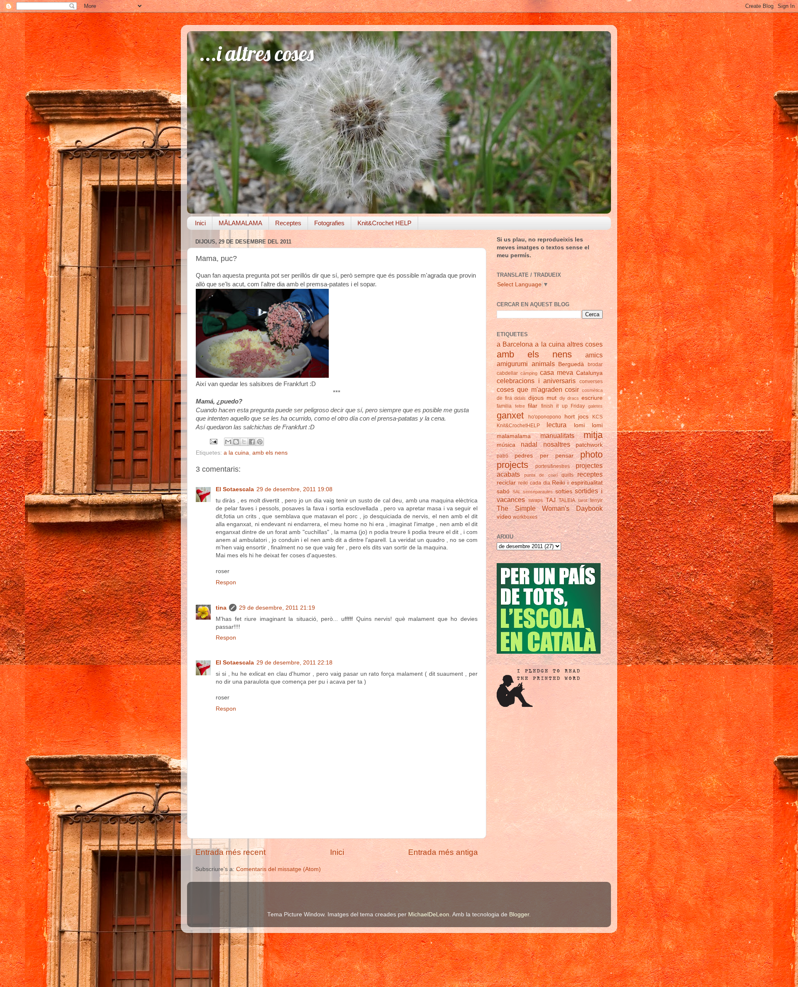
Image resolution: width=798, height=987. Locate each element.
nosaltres (556, 444)
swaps (535, 500)
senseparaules (538, 491)
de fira (504, 398)
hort (569, 417)
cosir (572, 389)
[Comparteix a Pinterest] (260, 442)
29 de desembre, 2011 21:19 (277, 608)
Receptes (288, 222)
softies (563, 491)
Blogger (519, 914)
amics (594, 355)
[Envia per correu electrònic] (228, 442)
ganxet (510, 415)
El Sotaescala (235, 489)
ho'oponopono (544, 417)
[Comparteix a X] (244, 442)
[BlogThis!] (236, 442)
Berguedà (571, 364)
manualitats (557, 435)
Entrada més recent (230, 852)
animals (543, 363)
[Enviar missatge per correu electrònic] (213, 441)
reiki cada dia (534, 483)
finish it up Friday (563, 406)
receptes (590, 474)
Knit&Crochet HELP (384, 222)
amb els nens (270, 453)
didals (520, 398)
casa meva (556, 372)
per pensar (557, 456)
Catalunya (589, 373)
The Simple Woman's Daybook (550, 508)
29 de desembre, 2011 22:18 (294, 663)
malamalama (514, 436)
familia (504, 406)
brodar (595, 364)
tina (221, 608)
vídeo (504, 517)
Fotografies (329, 222)
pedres (524, 456)
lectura (556, 424)
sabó (503, 491)
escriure (592, 398)
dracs (573, 398)
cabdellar (507, 373)
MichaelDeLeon (428, 914)
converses (591, 381)
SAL (516, 491)
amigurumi (512, 363)
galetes (595, 406)
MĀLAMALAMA (240, 222)
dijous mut (542, 398)
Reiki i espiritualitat (577, 483)
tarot (582, 500)
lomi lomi (588, 425)
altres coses (585, 344)
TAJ (551, 500)
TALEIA (567, 500)
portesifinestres (552, 466)
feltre (520, 406)
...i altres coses (257, 53)
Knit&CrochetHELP (518, 425)
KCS (597, 417)
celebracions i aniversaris (536, 380)
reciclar (506, 483)
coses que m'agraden (529, 389)
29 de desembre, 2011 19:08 (294, 489)
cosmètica (592, 390)
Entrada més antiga (443, 852)
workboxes (525, 517)
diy (562, 398)
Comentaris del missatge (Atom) (278, 869)
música (506, 445)
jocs (583, 417)
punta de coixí (540, 475)
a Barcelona (515, 344)
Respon (226, 582)
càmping (528, 373)
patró (502, 456)
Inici (200, 222)
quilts (568, 475)
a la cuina (236, 453)
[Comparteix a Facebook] (252, 442)
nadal (529, 444)
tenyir (596, 500)
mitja (593, 435)
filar (532, 406)
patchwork (589, 445)
